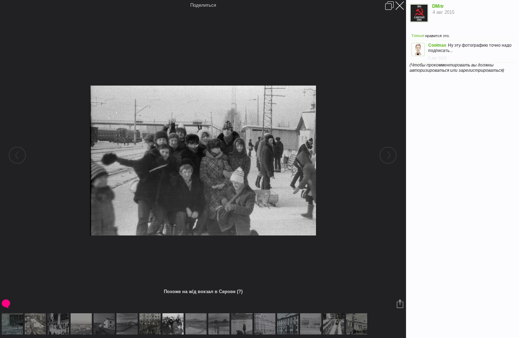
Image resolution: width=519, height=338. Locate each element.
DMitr (438, 6)
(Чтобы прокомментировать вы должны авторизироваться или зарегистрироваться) (457, 68)
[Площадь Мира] (265, 323)
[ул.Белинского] (105, 323)
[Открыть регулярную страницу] (389, 5)
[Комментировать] (6, 304)
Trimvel (417, 36)
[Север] (128, 323)
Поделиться (203, 5)
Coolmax (437, 45)
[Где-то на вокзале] (150, 323)
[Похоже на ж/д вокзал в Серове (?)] (173, 323)
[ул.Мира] (334, 323)
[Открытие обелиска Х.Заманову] (59, 323)
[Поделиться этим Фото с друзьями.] (400, 304)
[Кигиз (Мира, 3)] (288, 323)
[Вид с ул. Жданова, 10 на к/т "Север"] (36, 323)
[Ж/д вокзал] (357, 323)
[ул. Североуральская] (311, 323)
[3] (219, 323)
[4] (242, 323)
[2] (196, 323)
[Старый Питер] (82, 323)
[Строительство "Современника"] (13, 323)
